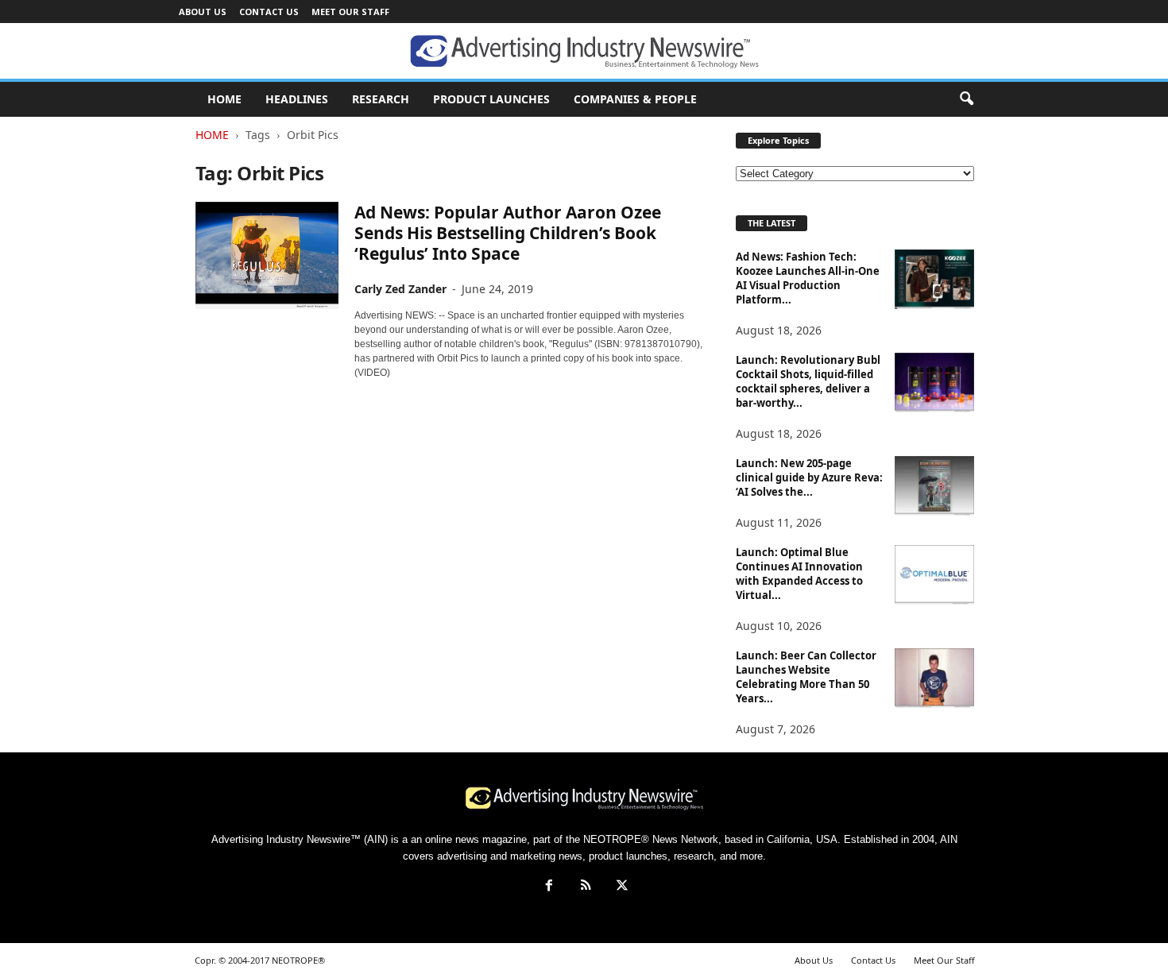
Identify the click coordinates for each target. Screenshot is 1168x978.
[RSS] (585, 887)
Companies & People (635, 98)
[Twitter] (620, 887)
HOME (224, 98)
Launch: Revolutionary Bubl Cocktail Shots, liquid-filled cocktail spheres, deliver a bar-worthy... (808, 381)
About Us (202, 11)
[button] (966, 99)
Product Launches (491, 98)
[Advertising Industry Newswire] (584, 51)
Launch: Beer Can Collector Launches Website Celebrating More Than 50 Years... (806, 676)
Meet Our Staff (350, 11)
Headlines (296, 98)
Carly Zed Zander (400, 288)
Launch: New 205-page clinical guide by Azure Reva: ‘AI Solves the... (809, 477)
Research (380, 98)
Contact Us (269, 11)
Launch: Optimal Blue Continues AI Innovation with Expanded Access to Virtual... (799, 573)
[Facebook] (549, 887)
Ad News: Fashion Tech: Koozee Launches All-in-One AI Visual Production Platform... (808, 278)
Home (212, 134)
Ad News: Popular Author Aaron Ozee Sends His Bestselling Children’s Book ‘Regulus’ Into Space (507, 233)
